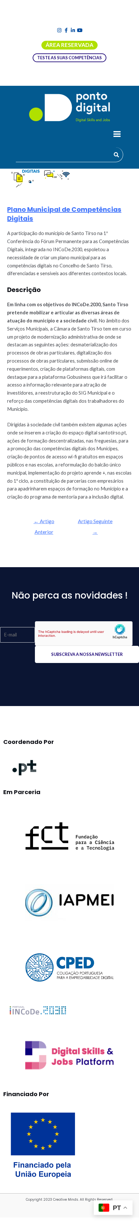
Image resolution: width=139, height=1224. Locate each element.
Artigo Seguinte (95, 523)
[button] (117, 135)
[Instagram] (59, 30)
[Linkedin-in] (73, 30)
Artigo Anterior (44, 523)
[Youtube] (79, 30)
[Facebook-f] (66, 30)
